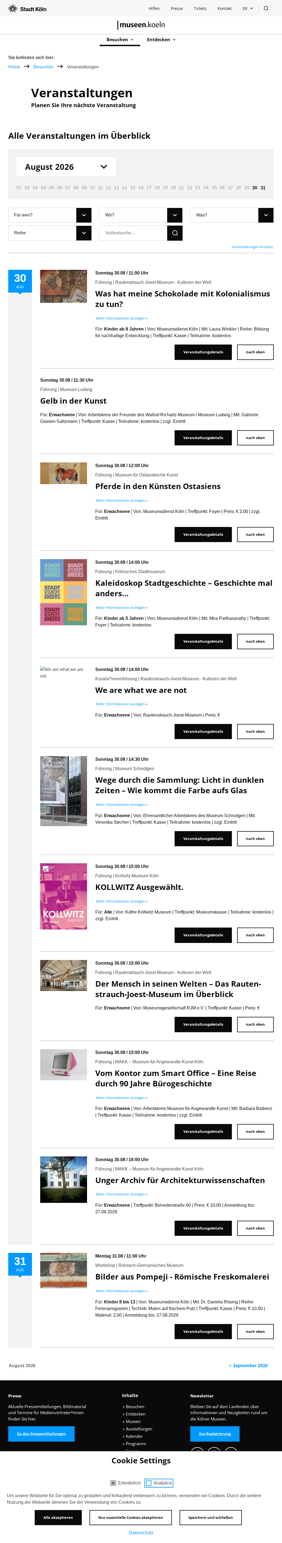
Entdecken (135, 1414)
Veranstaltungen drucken (252, 246)
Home (14, 67)
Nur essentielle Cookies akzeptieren (130, 1517)
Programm (135, 1443)
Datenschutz (141, 1532)
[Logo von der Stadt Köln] (27, 8)
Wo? (109, 215)
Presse (177, 8)
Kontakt (225, 8)
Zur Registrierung (215, 1433)
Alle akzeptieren (58, 1517)
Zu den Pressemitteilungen (41, 1433)
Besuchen (44, 67)
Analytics (163, 1483)
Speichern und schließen (210, 1517)
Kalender (134, 1436)
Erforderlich (129, 1483)
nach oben (255, 351)
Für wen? (23, 215)
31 (263, 187)
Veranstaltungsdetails (203, 351)
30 (254, 187)
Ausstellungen (138, 1428)
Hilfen (156, 10)
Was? (201, 215)
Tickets (200, 8)
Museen (133, 1421)
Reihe (20, 233)
